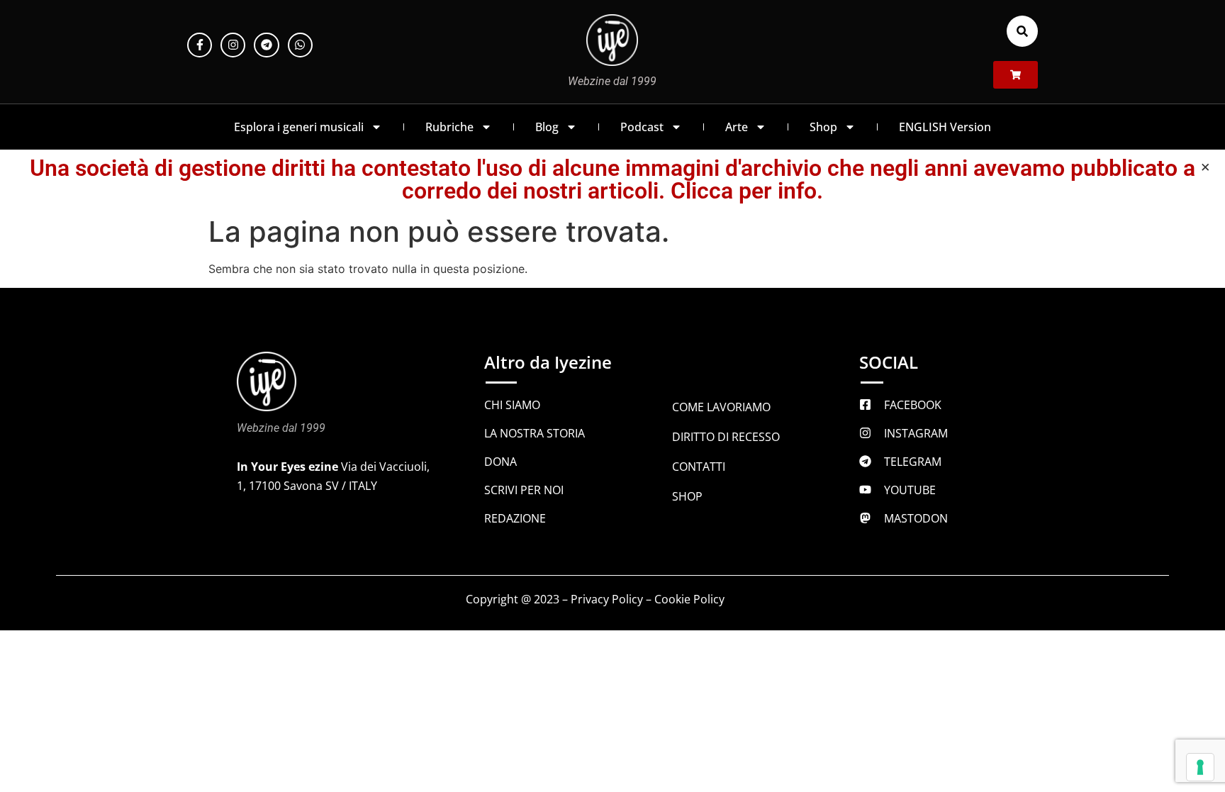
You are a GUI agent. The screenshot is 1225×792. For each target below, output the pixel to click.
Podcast (642, 127)
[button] (1022, 31)
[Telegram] (266, 45)
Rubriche (449, 127)
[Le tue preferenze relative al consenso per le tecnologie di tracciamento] (1200, 767)
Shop (823, 127)
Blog (547, 127)
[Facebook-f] (199, 45)
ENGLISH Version (945, 127)
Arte (736, 127)
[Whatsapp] (300, 45)
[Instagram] (232, 45)
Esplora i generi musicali (299, 127)
